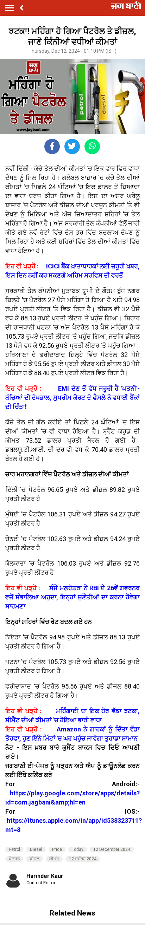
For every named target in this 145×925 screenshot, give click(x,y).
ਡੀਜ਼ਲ (34, 858)
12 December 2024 (111, 849)
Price (57, 849)
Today (77, 849)
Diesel (36, 849)
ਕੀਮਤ (54, 858)
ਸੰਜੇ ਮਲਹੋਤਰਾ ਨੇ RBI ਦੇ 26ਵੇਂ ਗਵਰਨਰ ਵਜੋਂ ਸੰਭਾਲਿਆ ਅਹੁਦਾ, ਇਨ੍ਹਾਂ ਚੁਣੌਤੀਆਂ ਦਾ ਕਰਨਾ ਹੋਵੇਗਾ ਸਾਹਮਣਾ (72, 597)
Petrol (14, 849)
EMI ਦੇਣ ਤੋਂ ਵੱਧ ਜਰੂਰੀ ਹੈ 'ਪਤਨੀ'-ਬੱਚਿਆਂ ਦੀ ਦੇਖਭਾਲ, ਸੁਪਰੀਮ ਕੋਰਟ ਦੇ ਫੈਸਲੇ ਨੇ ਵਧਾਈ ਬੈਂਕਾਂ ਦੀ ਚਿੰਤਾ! (72, 397)
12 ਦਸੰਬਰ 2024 (82, 858)
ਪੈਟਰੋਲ (14, 858)
